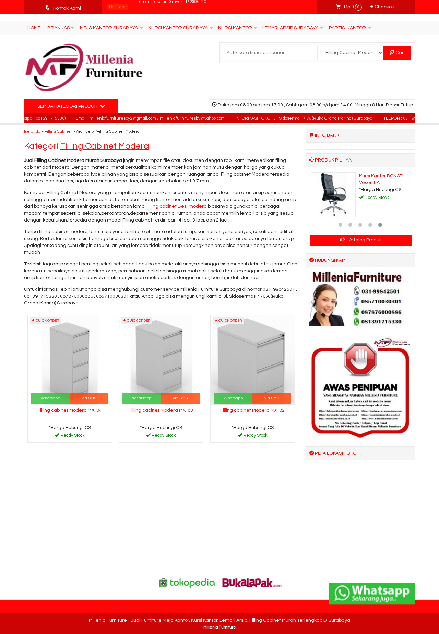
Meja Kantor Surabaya (109, 28)
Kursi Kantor (235, 28)
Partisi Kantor (347, 28)
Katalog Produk (364, 240)
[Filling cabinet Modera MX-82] (253, 360)
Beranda (32, 131)
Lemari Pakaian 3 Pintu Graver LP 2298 (175, 7)
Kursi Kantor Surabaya (178, 28)
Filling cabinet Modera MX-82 (252, 410)
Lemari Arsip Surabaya (290, 28)
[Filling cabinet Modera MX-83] (161, 360)
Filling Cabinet (58, 131)
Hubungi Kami (72, 436)
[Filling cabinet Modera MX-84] (70, 360)
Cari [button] (399, 52)
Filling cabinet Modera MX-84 (69, 410)
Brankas (58, 28)
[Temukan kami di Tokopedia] (187, 582)
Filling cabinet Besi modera (176, 206)
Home (33, 28)
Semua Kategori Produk (67, 106)
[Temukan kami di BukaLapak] (252, 582)
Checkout (384, 6)
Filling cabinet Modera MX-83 (161, 410)
